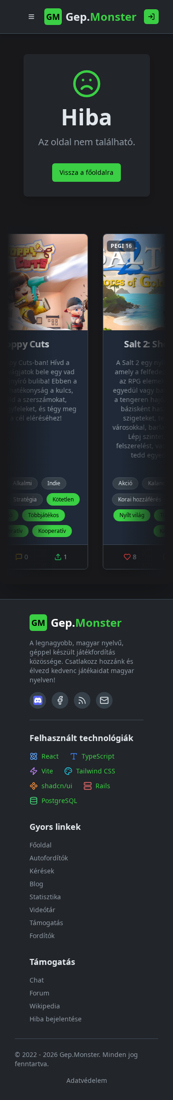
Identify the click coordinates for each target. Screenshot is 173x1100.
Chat (37, 980)
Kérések (42, 870)
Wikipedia (45, 1005)
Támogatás (46, 922)
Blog (36, 883)
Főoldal (41, 844)
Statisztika (45, 896)
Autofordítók (49, 857)
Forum (39, 993)
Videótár (42, 909)
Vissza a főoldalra (86, 172)
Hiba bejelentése (56, 1018)
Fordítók (42, 935)
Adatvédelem (86, 1080)
